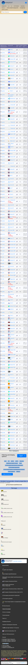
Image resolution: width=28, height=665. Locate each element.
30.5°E (3, 169)
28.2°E (3, 178)
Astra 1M (12, 220)
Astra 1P (12, 227)
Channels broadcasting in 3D (10, 630)
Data (20, 463)
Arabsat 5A (12, 172)
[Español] (13, 658)
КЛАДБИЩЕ (22, 7)
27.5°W (3, 381)
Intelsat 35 (12, 398)
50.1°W (3, 429)
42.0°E (3, 122)
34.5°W (3, 398)
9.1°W (3, 343)
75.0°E (3, 49)
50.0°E (3, 104)
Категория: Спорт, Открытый (8, 639)
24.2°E (3, 201)
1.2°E (3, 283)
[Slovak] (19, 658)
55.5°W (3, 439)
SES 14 (11, 426)
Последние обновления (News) (10, 581)
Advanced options (22, 456)
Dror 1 (11, 312)
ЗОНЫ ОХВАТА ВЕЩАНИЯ (12, 7)
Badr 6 (11, 217)
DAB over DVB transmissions (8, 634)
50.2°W (3, 432)
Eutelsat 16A (12, 241)
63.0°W (3, 448)
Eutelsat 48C (12, 281)
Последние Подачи (6, 646)
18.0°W (3, 364)
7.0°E (3, 257)
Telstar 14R (12, 448)
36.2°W (3, 405)
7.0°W (3, 322)
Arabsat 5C (12, 214)
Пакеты (3, 7)
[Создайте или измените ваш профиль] (26, 3)
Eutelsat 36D (12, 150)
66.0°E (3, 66)
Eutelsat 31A (12, 233)
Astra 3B (12, 205)
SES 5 (11, 263)
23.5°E (3, 205)
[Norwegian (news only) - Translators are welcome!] (9, 658)
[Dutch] (5, 658)
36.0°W (3, 402)
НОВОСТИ (4, 6)
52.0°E (3, 94)
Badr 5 (11, 175)
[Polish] (16, 658)
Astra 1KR (12, 230)
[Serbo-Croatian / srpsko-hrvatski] (3, 659)
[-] (11, 6)
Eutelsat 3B (12, 272)
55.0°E (3, 84)
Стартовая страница (17, 561)
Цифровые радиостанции (12, 463)
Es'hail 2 (11, 194)
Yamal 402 (12, 84)
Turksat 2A (12, 200)
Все (5, 461)
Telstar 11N (12, 416)
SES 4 (11, 371)
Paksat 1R (13, 286)
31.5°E (3, 163)
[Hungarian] (6, 659)
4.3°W (3, 315)
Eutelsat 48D (12, 408)
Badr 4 (11, 153)
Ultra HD (21, 461)
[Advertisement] (14, 29)
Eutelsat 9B (12, 254)
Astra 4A (12, 266)
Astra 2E (12, 178)
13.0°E (3, 244)
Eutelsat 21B (12, 211)
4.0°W (3, 312)
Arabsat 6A (12, 169)
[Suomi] (22, 658)
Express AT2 (12, 81)
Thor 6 (11, 303)
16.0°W (3, 361)
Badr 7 (11, 188)
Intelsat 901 (12, 380)
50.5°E (3, 101)
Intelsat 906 (12, 72)
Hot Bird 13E (12, 361)
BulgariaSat (12, 279)
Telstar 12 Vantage (11, 358)
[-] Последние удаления (14, 467)
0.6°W (3, 295)
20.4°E (3, 217)
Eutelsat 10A (12, 350)
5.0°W (3, 319)
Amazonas (12, 405)
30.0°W (3, 384)
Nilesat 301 (12, 325)
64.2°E (3, 72)
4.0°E (3, 269)
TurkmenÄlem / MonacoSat (11, 95)
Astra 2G (12, 185)
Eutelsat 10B (12, 250)
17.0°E (3, 238)
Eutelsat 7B (12, 257)
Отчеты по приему (6, 612)
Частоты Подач (5, 645)
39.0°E (3, 138)
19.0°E (3, 230)
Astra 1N (12, 224)
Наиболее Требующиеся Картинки (9, 624)
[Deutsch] (6, 658)
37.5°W (3, 413)
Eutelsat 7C (12, 260)
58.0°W (3, 442)
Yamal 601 (12, 107)
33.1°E (3, 160)
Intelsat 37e (12, 364)
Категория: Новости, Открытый (9, 640)
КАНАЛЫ (23, 6)
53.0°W (3, 435)
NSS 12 (12, 78)
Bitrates (18, 471)
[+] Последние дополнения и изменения (14, 465)
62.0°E (3, 75)
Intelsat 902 (12, 429)
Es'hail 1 (11, 197)
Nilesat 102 (12, 322)
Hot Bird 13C (12, 432)
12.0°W (3, 351)
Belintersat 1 (12, 98)
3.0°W (3, 309)
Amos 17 (12, 238)
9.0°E (3, 254)
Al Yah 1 (11, 91)
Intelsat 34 (12, 438)
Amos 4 (11, 69)
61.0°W (3, 445)
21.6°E (3, 211)
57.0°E (3, 78)
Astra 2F (12, 181)
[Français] (3, 658)
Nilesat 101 (12, 160)
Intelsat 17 (12, 65)
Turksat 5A (12, 166)
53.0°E (3, 88)
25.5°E (3, 197)
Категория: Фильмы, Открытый (8, 641)
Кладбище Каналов (6, 621)
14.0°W (3, 355)
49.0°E (3, 108)
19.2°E (3, 221)
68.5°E (3, 62)
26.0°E (3, 188)
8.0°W (3, 335)
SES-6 (11, 419)
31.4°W (3, 391)
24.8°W (3, 377)
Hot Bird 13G (12, 244)
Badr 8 (11, 191)
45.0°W (3, 423)
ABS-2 (11, 49)
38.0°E (3, 144)
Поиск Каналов (6, 605)
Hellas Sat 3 (12, 141)
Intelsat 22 (12, 56)
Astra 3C (12, 208)
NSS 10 (12, 413)
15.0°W (3, 358)
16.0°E (3, 241)
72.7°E (3, 52)
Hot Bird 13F (12, 247)
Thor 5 (11, 299)
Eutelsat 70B (12, 59)
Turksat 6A (12, 125)
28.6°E (3, 175)
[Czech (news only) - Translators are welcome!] (17, 658)
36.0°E (3, 147)
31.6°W (3, 395)
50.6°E (3, 112)
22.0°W (3, 371)
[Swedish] (8, 658)
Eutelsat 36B (12, 101)
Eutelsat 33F (12, 156)
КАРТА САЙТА (5, 9)
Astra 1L (12, 374)
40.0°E (3, 134)
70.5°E (3, 59)
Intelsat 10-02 (13, 306)
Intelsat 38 (12, 119)
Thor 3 (11, 315)
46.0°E (3, 116)
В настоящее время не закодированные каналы (14, 469)
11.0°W (3, 347)
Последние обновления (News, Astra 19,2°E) (13, 592)
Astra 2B (12, 294)
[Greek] (20, 658)
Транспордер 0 (11, 471)
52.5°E (3, 91)
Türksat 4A (12, 122)
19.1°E (3, 234)
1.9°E (3, 279)
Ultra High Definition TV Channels (12, 627)
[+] (8, 6)
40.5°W (3, 419)
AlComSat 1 (12, 377)
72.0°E (3, 56)
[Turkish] (25, 658)
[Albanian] (8, 659)
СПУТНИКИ (16, 6)
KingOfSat (23, 662)
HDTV (12, 461)
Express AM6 (13, 87)
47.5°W (3, 426)
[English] (2, 658)
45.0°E (3, 119)
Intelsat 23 (12, 435)
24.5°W (3, 374)
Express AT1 (12, 52)
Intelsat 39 (12, 75)
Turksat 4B (12, 104)
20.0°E (3, 214)
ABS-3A (11, 309)
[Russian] (2, 659)
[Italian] (14, 658)
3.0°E (3, 272)
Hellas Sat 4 (12, 137)
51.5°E (3, 98)
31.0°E (3, 166)
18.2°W (3, 368)
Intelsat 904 (12, 391)
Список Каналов (5, 615)
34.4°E (3, 153)
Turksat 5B (12, 131)
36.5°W (3, 409)
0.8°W (3, 291)
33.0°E (3, 156)
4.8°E (3, 263)
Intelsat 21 (12, 442)
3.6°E (3, 288)
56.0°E (3, 81)
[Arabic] (23, 658)
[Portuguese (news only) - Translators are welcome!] (11, 658)
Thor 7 (11, 291)
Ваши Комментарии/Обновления (15, 484)
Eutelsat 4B (12, 269)
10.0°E (3, 251)
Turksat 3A (12, 128)
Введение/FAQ (5, 565)
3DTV (17, 461)
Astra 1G (12, 163)
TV (8, 461)
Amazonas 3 (12, 445)
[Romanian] (5, 659)
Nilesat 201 (12, 328)
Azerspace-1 (12, 115)
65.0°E (3, 69)
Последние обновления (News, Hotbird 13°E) (13, 588)
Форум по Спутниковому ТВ (8, 647)
